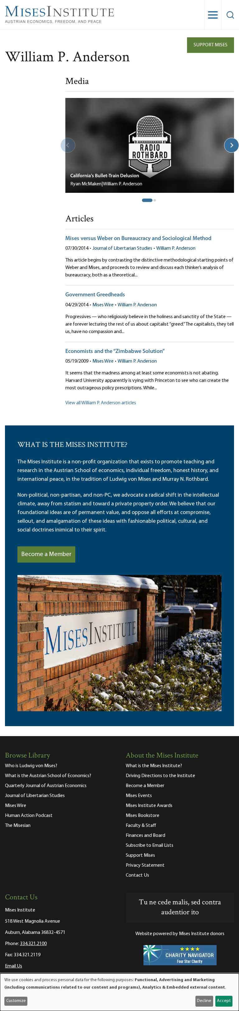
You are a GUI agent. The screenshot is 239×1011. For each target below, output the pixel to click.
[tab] (147, 200)
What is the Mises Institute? (154, 765)
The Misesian (17, 825)
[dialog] (119, 992)
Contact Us (137, 875)
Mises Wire (103, 305)
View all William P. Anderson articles (100, 403)
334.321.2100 (33, 943)
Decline (204, 1001)
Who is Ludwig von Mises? (31, 765)
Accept (224, 1001)
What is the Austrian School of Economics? (48, 775)
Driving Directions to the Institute (160, 775)
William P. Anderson (175, 248)
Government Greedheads (95, 295)
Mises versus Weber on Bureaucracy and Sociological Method (138, 239)
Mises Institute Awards (149, 805)
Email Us (13, 966)
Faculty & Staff (141, 825)
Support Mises (210, 45)
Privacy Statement (145, 865)
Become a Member (46, 554)
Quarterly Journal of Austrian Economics (46, 785)
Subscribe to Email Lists (149, 845)
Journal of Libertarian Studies (122, 248)
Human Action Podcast (29, 815)
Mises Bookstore (142, 815)
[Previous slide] (67, 145)
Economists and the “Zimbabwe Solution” (115, 352)
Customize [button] (16, 1001)
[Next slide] (231, 145)
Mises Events (139, 795)
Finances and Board (145, 835)
